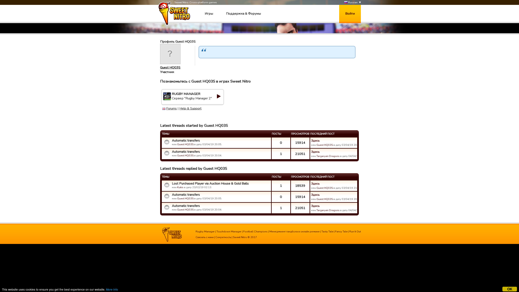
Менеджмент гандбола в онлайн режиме (294, 231)
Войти (350, 13)
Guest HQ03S (170, 67)
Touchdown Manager (229, 231)
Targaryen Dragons (328, 156)
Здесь (315, 140)
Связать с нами (205, 237)
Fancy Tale (341, 231)
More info (112, 289)
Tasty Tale (327, 231)
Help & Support (190, 108)
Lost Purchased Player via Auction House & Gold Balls (210, 183)
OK (509, 289)
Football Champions (255, 231)
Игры (209, 13)
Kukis (180, 187)
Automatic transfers (186, 140)
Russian (352, 2)
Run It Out (355, 231)
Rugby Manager (205, 231)
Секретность (223, 237)
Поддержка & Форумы (243, 13)
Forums (171, 108)
